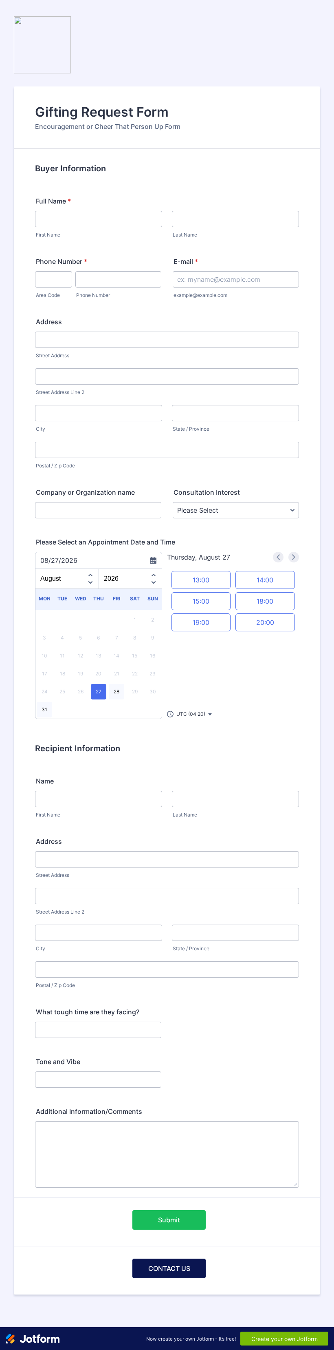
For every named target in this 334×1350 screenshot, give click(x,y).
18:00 (265, 601)
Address (49, 322)
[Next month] (90, 584)
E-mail (186, 261)
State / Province (191, 429)
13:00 (201, 580)
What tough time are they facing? (87, 1012)
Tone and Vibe (58, 1062)
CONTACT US (169, 1268)
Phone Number (61, 261)
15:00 (201, 601)
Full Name (53, 201)
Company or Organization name (85, 492)
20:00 (265, 622)
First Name (48, 235)
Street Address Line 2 (60, 392)
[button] (190, 714)
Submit (169, 1220)
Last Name (185, 235)
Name (45, 781)
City (40, 429)
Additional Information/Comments (89, 1111)
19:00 (201, 622)
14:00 (265, 580)
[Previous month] (90, 574)
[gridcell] (99, 692)
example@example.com (200, 295)
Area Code (48, 295)
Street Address (52, 355)
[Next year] (153, 584)
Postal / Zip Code (55, 466)
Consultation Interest (207, 492)
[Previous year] (153, 574)
